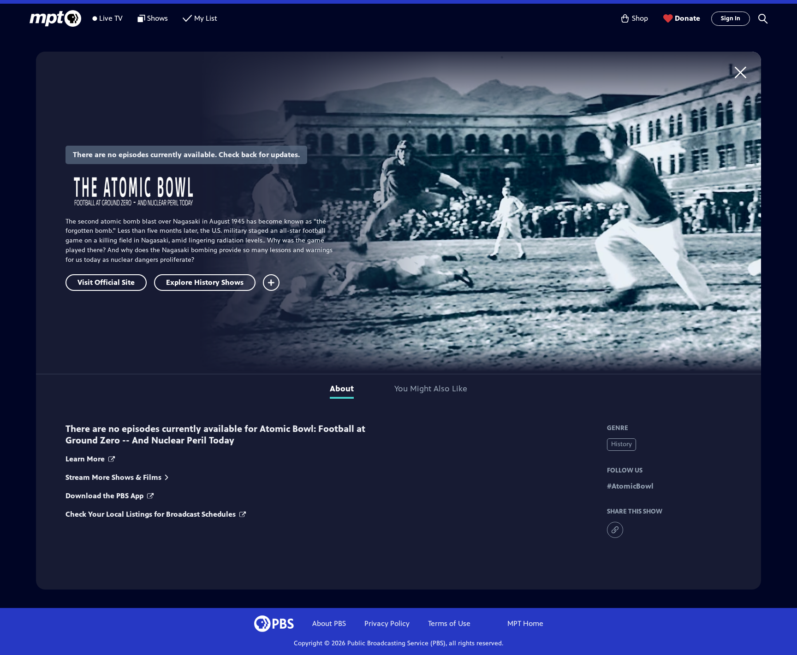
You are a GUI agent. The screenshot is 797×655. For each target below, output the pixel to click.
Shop (640, 18)
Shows (157, 18)
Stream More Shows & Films (113, 477)
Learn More (86, 458)
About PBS (329, 623)
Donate (687, 18)
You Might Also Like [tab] (430, 389)
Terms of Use (449, 623)
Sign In (730, 18)
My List (205, 18)
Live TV (111, 18)
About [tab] (342, 389)
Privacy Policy (387, 623)
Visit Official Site (106, 282)
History (621, 444)
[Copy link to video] (615, 530)
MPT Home (525, 623)
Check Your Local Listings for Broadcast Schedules (151, 514)
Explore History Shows (205, 282)
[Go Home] (740, 72)
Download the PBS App (105, 495)
